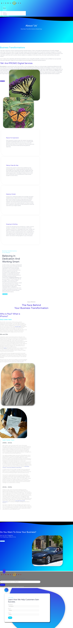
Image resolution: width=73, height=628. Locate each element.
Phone (9, 608)
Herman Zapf (18, 326)
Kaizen (5, 347)
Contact (5, 15)
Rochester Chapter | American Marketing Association (15, 467)
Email (1, 580)
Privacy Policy (17, 578)
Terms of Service (23, 578)
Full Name (10, 604)
